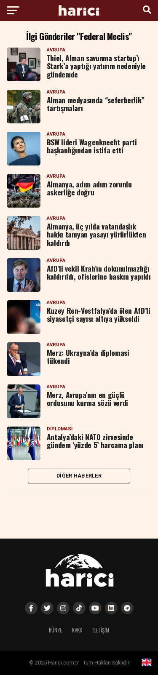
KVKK (77, 630)
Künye (55, 630)
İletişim (100, 630)
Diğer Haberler (79, 475)
